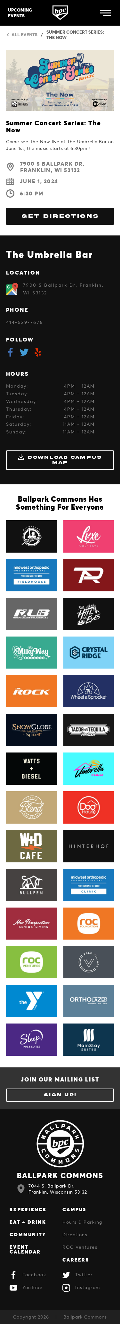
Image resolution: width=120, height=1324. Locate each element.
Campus (74, 1209)
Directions (74, 1234)
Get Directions (60, 216)
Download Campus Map (65, 460)
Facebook (34, 1274)
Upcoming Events (20, 13)
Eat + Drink (28, 1222)
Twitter (84, 1274)
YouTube (32, 1287)
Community (28, 1234)
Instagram (87, 1287)
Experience (28, 1209)
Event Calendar (25, 1249)
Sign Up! (60, 1095)
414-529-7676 (24, 322)
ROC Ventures (79, 1247)
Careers (75, 1259)
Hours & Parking (82, 1222)
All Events (24, 35)
